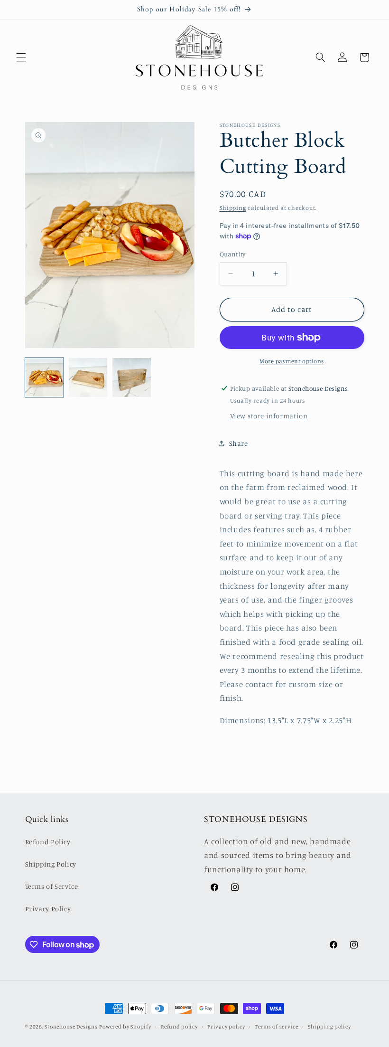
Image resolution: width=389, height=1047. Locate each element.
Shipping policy (329, 1026)
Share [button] (238, 443)
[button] (21, 57)
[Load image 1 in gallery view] (44, 377)
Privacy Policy (48, 909)
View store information (269, 416)
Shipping (233, 207)
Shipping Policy (50, 864)
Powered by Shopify (125, 1026)
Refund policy (179, 1026)
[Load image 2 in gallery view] (88, 377)
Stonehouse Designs (71, 1026)
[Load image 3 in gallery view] (131, 377)
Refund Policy (48, 842)
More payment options (291, 361)
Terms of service (276, 1026)
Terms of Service (51, 886)
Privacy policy (226, 1026)
